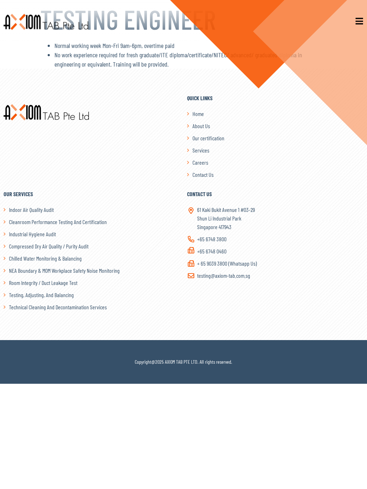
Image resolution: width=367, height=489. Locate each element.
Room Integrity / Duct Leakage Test (43, 282)
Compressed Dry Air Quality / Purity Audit (49, 246)
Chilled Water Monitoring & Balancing (45, 258)
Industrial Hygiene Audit (32, 234)
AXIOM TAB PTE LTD (181, 362)
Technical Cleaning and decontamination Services (58, 307)
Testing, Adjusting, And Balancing (41, 294)
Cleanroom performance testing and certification (58, 221)
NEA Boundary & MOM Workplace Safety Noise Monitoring (64, 270)
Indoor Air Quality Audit (31, 209)
